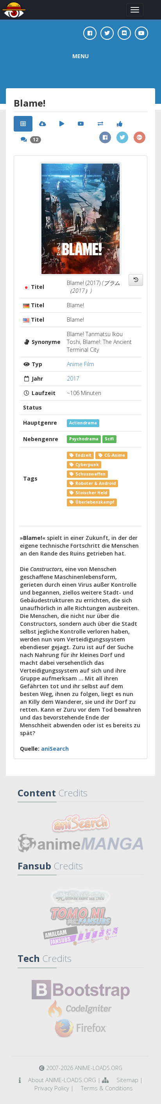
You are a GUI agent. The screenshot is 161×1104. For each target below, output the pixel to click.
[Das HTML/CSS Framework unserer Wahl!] (80, 989)
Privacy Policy (51, 1088)
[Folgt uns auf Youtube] (141, 33)
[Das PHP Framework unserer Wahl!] (80, 1009)
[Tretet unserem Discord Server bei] (124, 33)
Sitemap (127, 1080)
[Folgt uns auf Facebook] (90, 33)
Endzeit (82, 455)
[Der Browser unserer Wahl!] (80, 1028)
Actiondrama (83, 423)
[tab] (23, 124)
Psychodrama (83, 439)
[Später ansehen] (136, 280)
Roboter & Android (95, 483)
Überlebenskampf (94, 502)
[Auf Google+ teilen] (139, 137)
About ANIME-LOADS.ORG (62, 1080)
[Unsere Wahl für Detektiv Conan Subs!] (80, 936)
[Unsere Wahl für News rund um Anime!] (80, 843)
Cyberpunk (86, 464)
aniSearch (55, 748)
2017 (73, 378)
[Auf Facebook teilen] (105, 137)
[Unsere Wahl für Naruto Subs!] (80, 916)
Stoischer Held (90, 492)
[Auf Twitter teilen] (122, 137)
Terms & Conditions (107, 1088)
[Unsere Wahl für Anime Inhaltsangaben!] (80, 823)
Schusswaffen (90, 474)
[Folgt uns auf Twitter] (107, 33)
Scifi (109, 439)
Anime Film (80, 364)
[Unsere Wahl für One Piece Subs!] (80, 896)
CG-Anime (114, 455)
